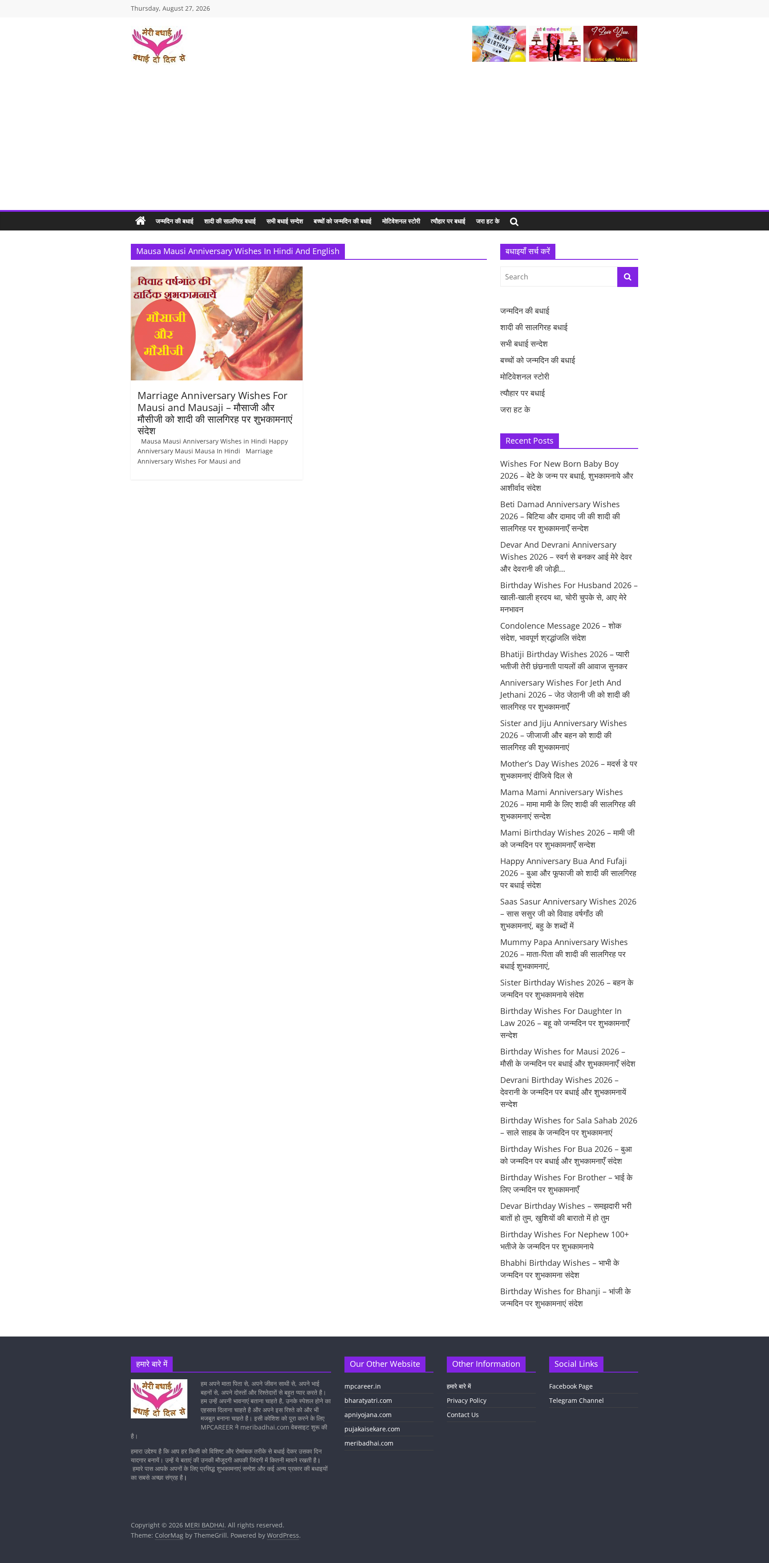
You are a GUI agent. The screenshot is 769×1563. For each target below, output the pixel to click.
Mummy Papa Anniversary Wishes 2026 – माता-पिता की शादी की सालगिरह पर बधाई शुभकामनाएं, (564, 954)
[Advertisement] (384, 143)
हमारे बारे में (459, 1386)
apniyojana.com (368, 1414)
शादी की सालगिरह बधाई (230, 221)
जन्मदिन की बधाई (175, 221)
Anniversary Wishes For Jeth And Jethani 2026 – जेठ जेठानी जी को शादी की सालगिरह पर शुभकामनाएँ (565, 694)
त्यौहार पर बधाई (448, 221)
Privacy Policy (466, 1400)
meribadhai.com (368, 1443)
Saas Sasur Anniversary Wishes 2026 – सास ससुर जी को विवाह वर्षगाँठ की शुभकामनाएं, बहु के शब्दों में (568, 913)
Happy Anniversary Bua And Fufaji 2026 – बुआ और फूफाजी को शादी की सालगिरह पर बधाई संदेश (568, 873)
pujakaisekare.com (372, 1429)
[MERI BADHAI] (140, 221)
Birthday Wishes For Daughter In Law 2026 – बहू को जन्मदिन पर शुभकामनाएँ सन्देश (564, 1023)
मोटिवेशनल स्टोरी (401, 221)
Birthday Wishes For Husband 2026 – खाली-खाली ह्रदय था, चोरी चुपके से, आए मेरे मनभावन (569, 597)
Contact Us (463, 1414)
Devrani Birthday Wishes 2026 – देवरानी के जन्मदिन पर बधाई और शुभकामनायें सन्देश (563, 1091)
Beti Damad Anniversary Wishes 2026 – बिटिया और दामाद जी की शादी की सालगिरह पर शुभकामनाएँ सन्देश (560, 516)
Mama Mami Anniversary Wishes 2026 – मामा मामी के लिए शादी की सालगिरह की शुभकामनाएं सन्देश (567, 804)
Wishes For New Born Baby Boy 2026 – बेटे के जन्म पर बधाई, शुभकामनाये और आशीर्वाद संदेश (566, 475)
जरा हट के (487, 221)
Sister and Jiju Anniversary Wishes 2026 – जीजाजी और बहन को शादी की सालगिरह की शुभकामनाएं (563, 735)
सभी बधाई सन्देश (285, 221)
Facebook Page (571, 1386)
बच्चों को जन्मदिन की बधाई (343, 221)
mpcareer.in (362, 1386)
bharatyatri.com (368, 1400)
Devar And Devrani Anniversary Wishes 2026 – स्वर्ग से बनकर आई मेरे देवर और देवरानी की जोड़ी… (566, 556)
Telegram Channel (576, 1400)
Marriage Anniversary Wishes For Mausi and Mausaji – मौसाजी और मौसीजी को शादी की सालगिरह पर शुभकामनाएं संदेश (215, 412)
